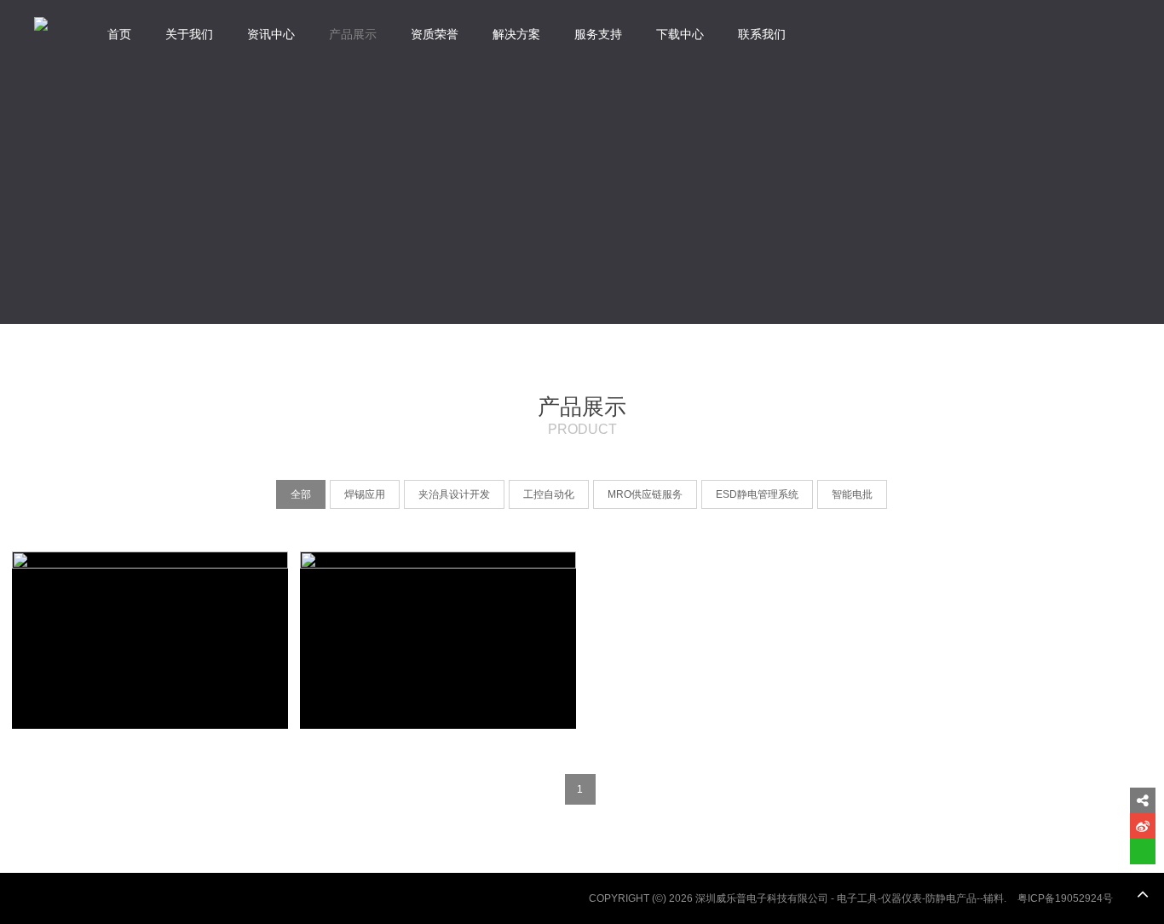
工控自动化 (548, 494)
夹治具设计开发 (454, 494)
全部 (301, 494)
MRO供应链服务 (645, 494)
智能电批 (852, 494)
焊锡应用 (364, 494)
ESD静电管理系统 (757, 494)
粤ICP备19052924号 (1065, 898)
